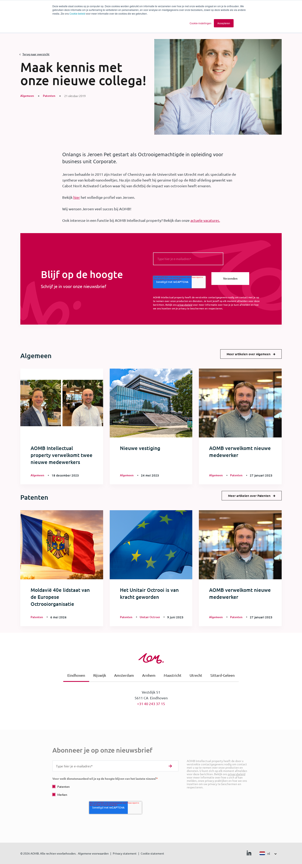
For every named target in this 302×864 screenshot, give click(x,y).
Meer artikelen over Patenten (249, 496)
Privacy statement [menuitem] (125, 853)
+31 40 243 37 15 (151, 703)
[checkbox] (115, 790)
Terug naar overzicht (36, 54)
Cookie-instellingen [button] (200, 23)
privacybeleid (184, 304)
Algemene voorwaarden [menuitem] (93, 853)
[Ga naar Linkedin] (249, 854)
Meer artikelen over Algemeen (249, 354)
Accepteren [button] (223, 23)
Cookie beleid (77, 13)
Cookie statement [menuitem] (152, 853)
